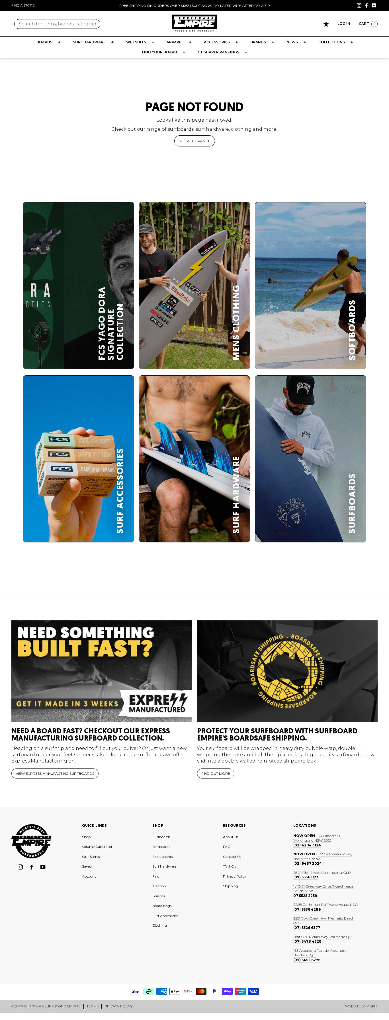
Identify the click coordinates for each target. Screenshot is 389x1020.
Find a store (23, 5)
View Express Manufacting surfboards (55, 773)
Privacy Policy (234, 876)
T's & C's (229, 866)
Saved (87, 866)
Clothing (159, 925)
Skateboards (162, 856)
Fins (155, 876)
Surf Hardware (164, 866)
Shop (86, 837)
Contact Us (232, 856)
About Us (230, 837)
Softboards (161, 846)
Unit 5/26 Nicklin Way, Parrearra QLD (323, 937)
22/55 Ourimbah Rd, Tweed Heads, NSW (325, 904)
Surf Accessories (165, 916)
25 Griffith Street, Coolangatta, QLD (322, 872)
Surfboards (161, 837)
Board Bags (161, 906)
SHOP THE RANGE (194, 141)
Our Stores (91, 856)
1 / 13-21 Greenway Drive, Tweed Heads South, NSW (323, 888)
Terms (93, 1006)
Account (89, 876)
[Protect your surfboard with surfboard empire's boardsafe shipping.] (287, 671)
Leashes (158, 896)
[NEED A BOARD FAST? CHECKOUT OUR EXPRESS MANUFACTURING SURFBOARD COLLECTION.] (101, 671)
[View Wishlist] (326, 24)
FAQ (227, 846)
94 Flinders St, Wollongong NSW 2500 (317, 838)
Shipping (230, 886)
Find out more (215, 773)
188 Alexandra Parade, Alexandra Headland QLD (320, 952)
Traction (159, 886)
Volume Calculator (97, 846)
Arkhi (372, 1006)
